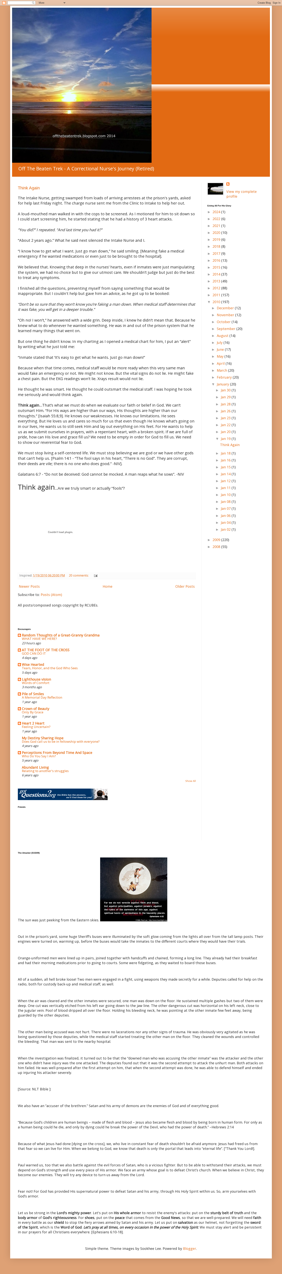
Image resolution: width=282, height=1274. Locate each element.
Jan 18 (226, 453)
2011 (217, 295)
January (223, 384)
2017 (217, 253)
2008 (217, 546)
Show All (190, 781)
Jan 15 (226, 467)
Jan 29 (226, 397)
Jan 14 (226, 474)
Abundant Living (35, 767)
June (221, 349)
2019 (217, 239)
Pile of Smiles (33, 693)
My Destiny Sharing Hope (42, 738)
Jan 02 (226, 529)
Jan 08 (226, 501)
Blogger (189, 1248)
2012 (217, 288)
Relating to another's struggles (45, 771)
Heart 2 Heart (33, 723)
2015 (217, 267)
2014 (217, 274)
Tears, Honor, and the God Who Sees (50, 668)
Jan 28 (226, 404)
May (220, 356)
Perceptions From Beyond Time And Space (57, 752)
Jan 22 (226, 424)
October (224, 321)
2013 (217, 281)
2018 (217, 246)
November (226, 315)
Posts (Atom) (51, 594)
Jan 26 (226, 411)
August (223, 335)
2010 (217, 302)
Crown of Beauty (35, 708)
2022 (217, 218)
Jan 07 (226, 508)
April (221, 363)
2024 (217, 212)
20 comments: (79, 575)
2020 (217, 232)
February (225, 377)
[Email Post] (95, 575)
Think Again (29, 188)
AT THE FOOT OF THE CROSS (45, 650)
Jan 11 (226, 487)
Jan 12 (226, 481)
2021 (217, 225)
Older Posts (185, 586)
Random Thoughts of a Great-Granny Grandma (61, 635)
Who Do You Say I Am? (39, 756)
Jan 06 (226, 515)
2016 (217, 260)
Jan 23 (226, 418)
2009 (217, 539)
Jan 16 (226, 460)
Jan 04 (226, 522)
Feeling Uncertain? (36, 726)
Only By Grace (32, 712)
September (226, 328)
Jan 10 (226, 494)
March (222, 370)
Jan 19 (226, 438)
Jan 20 (226, 431)
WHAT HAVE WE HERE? (39, 638)
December (226, 308)
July (220, 342)
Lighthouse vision (36, 679)
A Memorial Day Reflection (42, 697)
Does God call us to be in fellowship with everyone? (61, 741)
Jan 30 (226, 390)
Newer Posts (29, 586)
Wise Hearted (33, 664)
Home (107, 586)
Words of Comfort (35, 683)
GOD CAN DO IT (34, 653)
